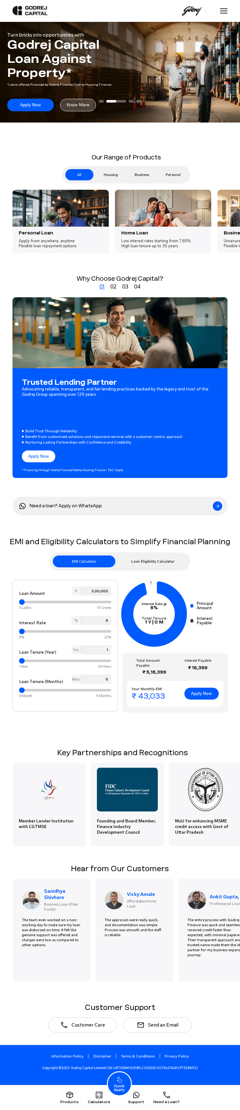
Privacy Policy (177, 1056)
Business (142, 175)
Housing (111, 175)
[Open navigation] (224, 11)
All (79, 175)
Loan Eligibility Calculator (153, 561)
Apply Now (30, 105)
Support (136, 1102)
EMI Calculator (84, 561)
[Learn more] (218, 506)
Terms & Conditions (138, 1056)
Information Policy (67, 1056)
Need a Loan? (166, 1102)
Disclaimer (102, 1056)
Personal (173, 175)
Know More (78, 105)
